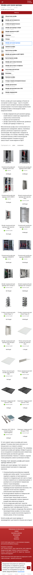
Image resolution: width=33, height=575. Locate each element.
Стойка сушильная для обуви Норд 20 (25, 313)
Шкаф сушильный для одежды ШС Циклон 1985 (8, 227)
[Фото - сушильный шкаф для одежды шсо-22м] (8, 156)
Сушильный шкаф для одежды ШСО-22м (8, 167)
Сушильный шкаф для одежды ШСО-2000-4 (8, 196)
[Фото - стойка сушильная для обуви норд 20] (25, 302)
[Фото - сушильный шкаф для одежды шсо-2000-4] (8, 185)
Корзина (29, 1)
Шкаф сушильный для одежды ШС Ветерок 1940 (8, 342)
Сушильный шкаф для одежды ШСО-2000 (24, 167)
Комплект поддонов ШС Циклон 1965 (25, 401)
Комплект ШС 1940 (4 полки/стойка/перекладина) (8, 431)
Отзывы (16, 536)
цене (13, 145)
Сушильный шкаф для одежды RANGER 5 (8, 256)
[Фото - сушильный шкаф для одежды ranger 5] (8, 245)
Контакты (16, 538)
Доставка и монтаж (16, 533)
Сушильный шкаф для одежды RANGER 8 (24, 256)
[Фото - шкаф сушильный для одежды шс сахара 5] (8, 273)
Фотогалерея (16, 535)
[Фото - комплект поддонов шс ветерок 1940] (25, 419)
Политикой (21, 571)
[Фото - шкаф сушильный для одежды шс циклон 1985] (8, 215)
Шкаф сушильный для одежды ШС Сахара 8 (24, 284)
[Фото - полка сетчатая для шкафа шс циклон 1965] (25, 330)
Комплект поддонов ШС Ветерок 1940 (25, 430)
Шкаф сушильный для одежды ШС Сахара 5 (8, 284)
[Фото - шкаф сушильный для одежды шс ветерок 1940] (8, 330)
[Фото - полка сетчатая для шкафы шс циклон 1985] (8, 360)
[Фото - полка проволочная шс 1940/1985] (25, 360)
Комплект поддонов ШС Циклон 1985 (8, 401)
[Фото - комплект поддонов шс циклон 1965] (25, 390)
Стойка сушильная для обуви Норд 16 (8, 313)
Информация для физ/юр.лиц (16, 529)
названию (20, 145)
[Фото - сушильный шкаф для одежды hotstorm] (25, 215)
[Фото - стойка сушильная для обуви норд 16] (8, 302)
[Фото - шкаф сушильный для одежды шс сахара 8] (25, 273)
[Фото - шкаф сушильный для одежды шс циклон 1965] (25, 185)
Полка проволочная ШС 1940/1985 (25, 371)
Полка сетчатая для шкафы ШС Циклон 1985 (8, 372)
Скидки (17, 531)
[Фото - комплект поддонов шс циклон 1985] (8, 390)
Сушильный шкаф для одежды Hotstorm (24, 226)
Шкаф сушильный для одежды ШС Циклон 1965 (24, 197)
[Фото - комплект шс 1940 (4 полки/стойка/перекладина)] (8, 419)
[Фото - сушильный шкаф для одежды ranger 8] (25, 245)
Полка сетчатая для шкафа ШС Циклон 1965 (25, 342)
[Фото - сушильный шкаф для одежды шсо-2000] (25, 156)
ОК (28, 567)
